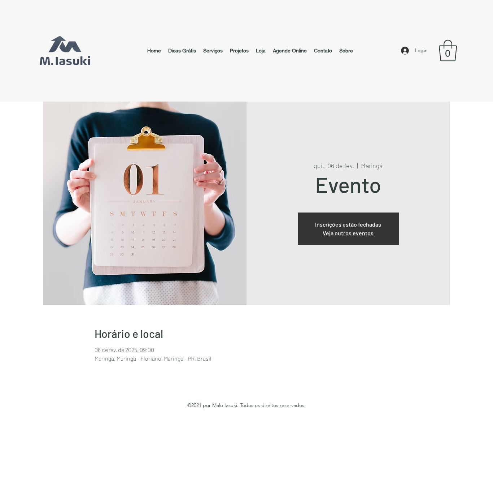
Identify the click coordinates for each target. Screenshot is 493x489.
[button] (448, 50)
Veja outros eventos (348, 233)
